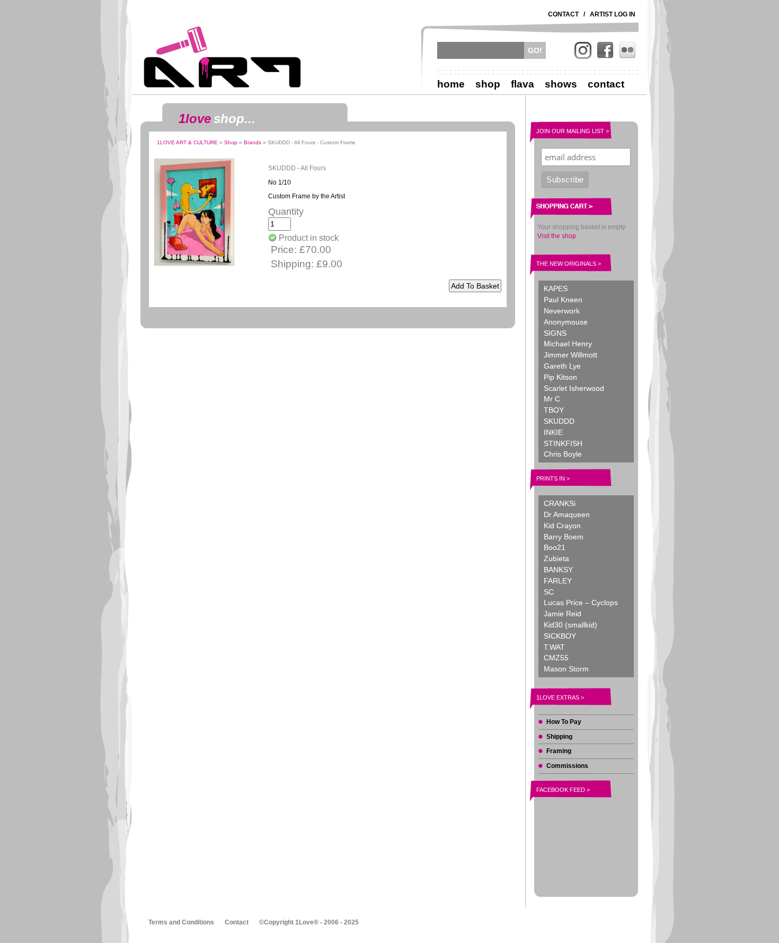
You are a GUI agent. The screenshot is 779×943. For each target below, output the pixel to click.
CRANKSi (560, 503)
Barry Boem (563, 536)
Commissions (567, 766)
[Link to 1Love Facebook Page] (605, 50)
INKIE (553, 432)
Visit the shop (556, 236)
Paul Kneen (563, 299)
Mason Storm (566, 669)
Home (451, 84)
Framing (558, 751)
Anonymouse (566, 322)
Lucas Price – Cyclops (581, 602)
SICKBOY (560, 636)
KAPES (556, 288)
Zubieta (556, 558)
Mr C (552, 399)
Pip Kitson (560, 377)
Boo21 (554, 547)
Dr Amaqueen (567, 514)
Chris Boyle (563, 454)
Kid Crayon (562, 525)
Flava (522, 84)
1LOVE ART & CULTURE (187, 142)
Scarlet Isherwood (574, 388)
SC (549, 592)
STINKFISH (563, 443)
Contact (563, 14)
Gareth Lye (562, 366)
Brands (252, 142)
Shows (561, 84)
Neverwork (562, 311)
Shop (487, 84)
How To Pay (563, 722)
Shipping (559, 736)
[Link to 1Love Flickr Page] (627, 50)
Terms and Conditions (181, 922)
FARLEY (558, 581)
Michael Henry (568, 343)
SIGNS (555, 333)
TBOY (554, 410)
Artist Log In (612, 14)
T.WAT (554, 647)
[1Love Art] (222, 56)
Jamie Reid (562, 613)
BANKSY (558, 569)
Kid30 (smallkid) (570, 625)
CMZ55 (556, 657)
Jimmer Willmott (570, 355)
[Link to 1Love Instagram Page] (582, 50)
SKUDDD (559, 421)
